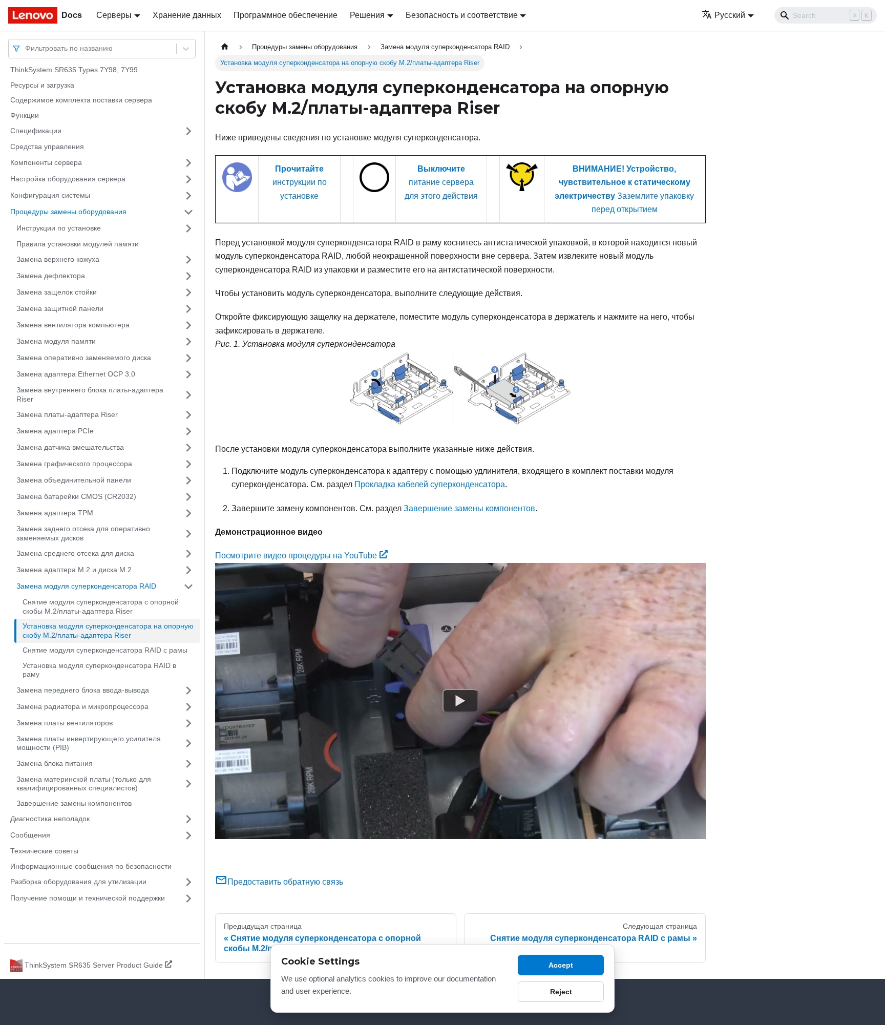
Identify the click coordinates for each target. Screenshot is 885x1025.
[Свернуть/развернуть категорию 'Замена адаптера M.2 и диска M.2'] (188, 570)
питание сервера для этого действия (441, 182)
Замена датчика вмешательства (70, 447)
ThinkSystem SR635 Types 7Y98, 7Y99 (74, 70)
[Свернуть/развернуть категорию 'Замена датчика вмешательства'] (188, 448)
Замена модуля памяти (56, 341)
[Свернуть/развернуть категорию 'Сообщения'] (188, 835)
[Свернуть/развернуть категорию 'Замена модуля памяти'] (188, 341)
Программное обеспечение (286, 15)
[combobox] (26, 48)
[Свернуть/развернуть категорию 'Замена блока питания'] (188, 764)
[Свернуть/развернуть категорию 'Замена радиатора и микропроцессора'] (188, 707)
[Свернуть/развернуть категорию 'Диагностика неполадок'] (188, 819)
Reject (561, 992)
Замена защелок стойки (56, 292)
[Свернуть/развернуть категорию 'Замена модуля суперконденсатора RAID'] (188, 586)
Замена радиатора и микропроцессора (82, 706)
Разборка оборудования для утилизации (78, 881)
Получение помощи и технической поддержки (87, 898)
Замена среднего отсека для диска (75, 553)
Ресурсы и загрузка (42, 85)
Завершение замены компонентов (74, 803)
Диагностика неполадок (50, 818)
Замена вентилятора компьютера (73, 325)
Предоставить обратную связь (285, 881)
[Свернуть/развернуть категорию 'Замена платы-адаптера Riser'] (188, 415)
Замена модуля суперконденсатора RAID (86, 586)
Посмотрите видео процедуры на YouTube (296, 555)
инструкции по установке (299, 182)
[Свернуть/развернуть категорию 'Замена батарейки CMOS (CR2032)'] (188, 497)
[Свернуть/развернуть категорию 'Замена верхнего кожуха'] (188, 260)
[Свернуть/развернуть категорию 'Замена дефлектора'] (188, 276)
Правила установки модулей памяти (77, 244)
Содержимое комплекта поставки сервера (81, 100)
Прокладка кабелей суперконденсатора (429, 484)
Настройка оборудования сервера (67, 179)
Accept (561, 965)
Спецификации (35, 131)
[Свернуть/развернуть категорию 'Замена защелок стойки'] (188, 292)
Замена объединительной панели (73, 480)
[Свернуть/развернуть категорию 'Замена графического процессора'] (188, 464)
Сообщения (30, 835)
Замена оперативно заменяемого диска (83, 357)
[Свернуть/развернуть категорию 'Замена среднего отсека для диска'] (188, 554)
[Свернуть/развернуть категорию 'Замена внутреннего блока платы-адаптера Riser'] (188, 395)
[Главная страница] (225, 47)
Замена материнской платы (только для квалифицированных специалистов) (83, 783)
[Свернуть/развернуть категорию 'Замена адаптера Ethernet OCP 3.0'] (188, 374)
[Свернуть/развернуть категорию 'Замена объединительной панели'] (188, 480)
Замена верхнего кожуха (57, 259)
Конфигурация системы (50, 195)
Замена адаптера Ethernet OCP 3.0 (75, 374)
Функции (24, 115)
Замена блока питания (54, 763)
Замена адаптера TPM (54, 513)
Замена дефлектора (50, 275)
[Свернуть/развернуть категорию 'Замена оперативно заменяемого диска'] (188, 358)
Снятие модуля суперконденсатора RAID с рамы (105, 650)
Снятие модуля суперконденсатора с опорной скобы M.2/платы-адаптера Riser (101, 606)
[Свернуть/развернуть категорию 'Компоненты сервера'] (188, 163)
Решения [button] (367, 15)
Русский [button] (729, 15)
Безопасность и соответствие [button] (462, 15)
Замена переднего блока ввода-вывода (82, 690)
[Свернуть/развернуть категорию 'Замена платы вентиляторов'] (188, 723)
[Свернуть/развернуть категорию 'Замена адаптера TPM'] (188, 513)
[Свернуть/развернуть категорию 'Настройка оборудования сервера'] (188, 179)
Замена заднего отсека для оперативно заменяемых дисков (83, 533)
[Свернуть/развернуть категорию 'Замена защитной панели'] (188, 309)
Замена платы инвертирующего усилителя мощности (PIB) (88, 743)
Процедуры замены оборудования (68, 211)
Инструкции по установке (58, 228)
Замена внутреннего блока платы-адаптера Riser (89, 394)
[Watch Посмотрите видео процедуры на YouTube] (460, 701)
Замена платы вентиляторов (64, 723)
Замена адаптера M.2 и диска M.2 (74, 570)
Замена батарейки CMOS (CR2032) (76, 496)
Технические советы (44, 851)
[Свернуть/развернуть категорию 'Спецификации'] (188, 131)
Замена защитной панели (59, 308)
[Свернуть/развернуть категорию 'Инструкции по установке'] (188, 228)
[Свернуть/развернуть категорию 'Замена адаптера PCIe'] (188, 431)
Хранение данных (187, 15)
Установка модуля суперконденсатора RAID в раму (99, 670)
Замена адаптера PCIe (55, 431)
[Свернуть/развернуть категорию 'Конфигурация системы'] (188, 195)
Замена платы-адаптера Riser (67, 414)
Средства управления (47, 146)
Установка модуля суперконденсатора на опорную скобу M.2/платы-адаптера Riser (108, 630)
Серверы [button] (114, 15)
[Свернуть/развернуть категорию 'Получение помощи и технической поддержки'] (188, 898)
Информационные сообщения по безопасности (91, 866)
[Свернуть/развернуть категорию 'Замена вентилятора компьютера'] (188, 325)
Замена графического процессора (74, 463)
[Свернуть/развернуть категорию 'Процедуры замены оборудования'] (188, 212)
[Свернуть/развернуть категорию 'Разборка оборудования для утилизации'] (188, 882)
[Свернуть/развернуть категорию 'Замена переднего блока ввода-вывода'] (188, 690)
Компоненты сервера (46, 162)
